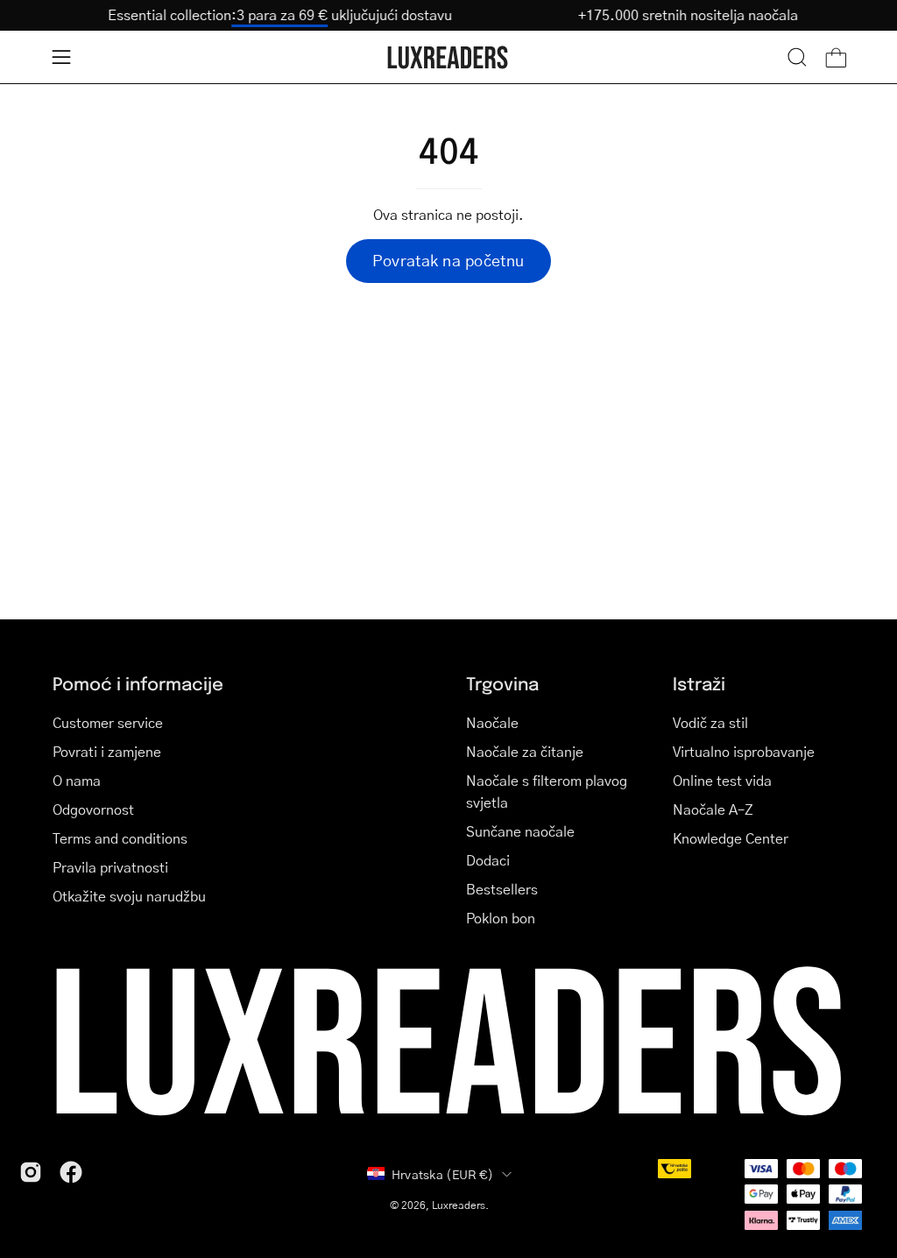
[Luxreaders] (448, 57)
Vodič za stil (710, 722)
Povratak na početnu (448, 260)
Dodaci (488, 860)
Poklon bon (500, 918)
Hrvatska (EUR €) (442, 1174)
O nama (77, 780)
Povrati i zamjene (107, 751)
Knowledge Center (730, 838)
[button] (797, 57)
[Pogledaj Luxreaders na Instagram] (31, 1172)
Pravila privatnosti (110, 867)
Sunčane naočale (520, 831)
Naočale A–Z (713, 809)
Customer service (108, 722)
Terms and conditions (120, 838)
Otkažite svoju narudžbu (129, 896)
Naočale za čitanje (524, 751)
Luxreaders (458, 1205)
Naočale (492, 722)
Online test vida (722, 780)
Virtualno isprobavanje (744, 751)
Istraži (699, 683)
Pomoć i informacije (138, 683)
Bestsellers (502, 889)
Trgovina (502, 683)
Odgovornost (93, 809)
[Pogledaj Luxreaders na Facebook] (71, 1172)
